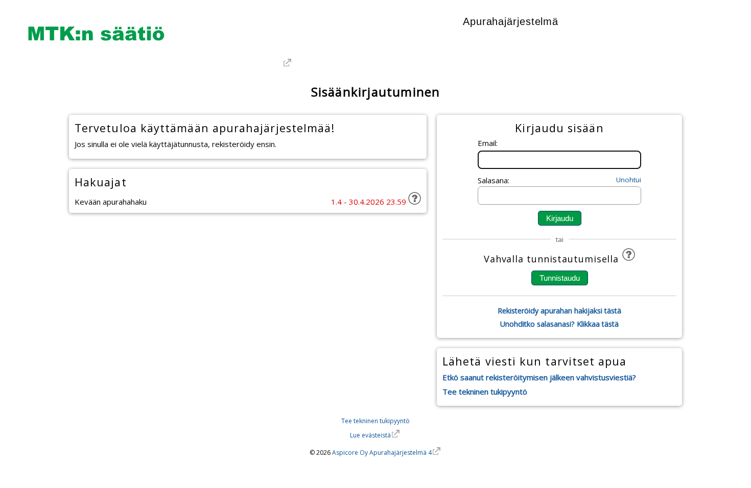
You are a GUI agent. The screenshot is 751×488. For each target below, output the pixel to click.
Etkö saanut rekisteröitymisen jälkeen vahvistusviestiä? (539, 377)
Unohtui (628, 179)
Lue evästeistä (370, 435)
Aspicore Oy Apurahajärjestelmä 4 (382, 452)
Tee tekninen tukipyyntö (484, 391)
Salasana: (493, 180)
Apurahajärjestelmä (510, 21)
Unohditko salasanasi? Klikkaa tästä (559, 324)
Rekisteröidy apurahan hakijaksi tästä (559, 310)
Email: (488, 143)
